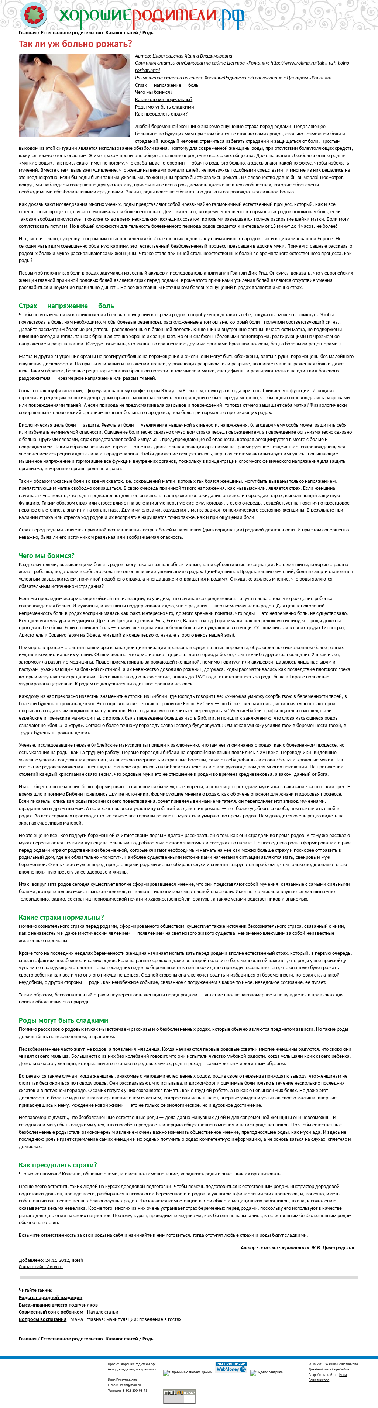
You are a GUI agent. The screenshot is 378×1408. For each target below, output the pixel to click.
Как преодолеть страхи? (161, 114)
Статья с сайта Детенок (41, 1267)
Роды (148, 33)
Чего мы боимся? (153, 92)
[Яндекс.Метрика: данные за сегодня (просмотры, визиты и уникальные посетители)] (266, 1373)
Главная (28, 33)
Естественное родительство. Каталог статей (89, 33)
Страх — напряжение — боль (167, 85)
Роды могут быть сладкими (164, 107)
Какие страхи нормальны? (163, 100)
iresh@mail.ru (130, 1385)
